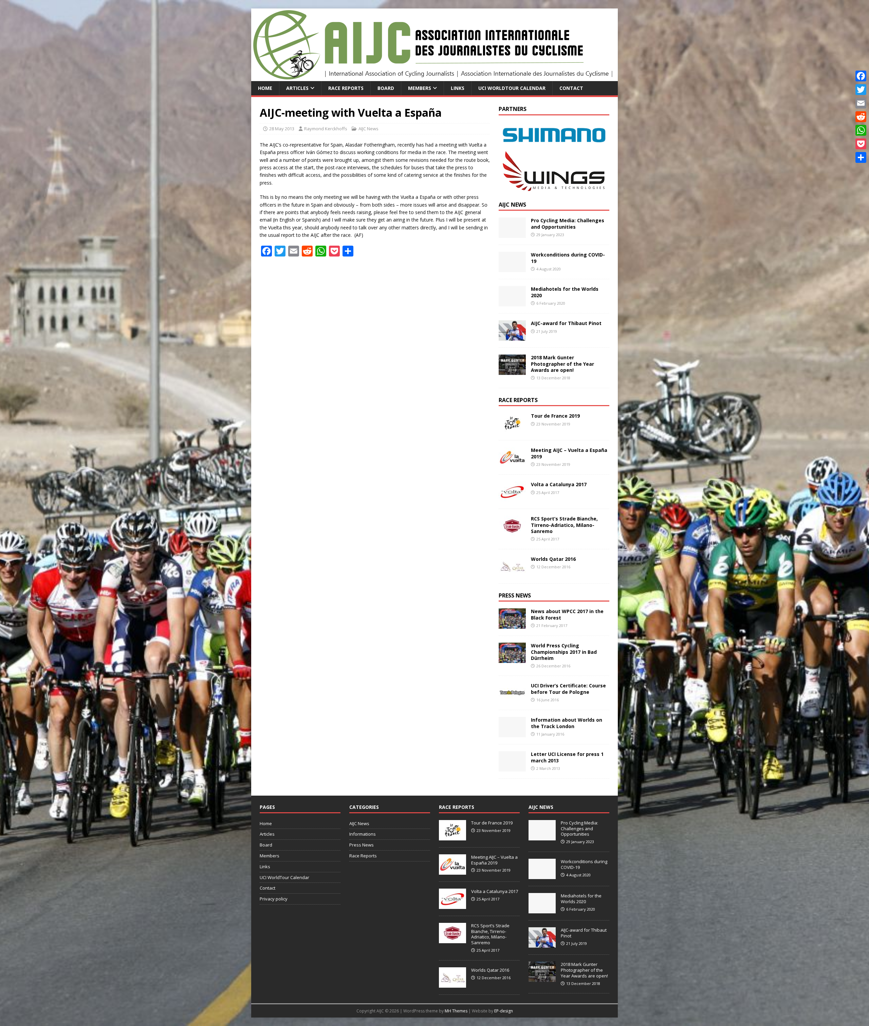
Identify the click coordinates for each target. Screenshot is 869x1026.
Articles (297, 88)
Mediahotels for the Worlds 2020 (564, 292)
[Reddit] (861, 117)
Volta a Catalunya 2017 (559, 484)
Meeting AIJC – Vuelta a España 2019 (569, 453)
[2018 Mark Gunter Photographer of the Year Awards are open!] (512, 371)
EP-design (503, 1011)
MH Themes (456, 1011)
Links (457, 88)
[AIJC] (434, 77)
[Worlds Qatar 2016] (512, 572)
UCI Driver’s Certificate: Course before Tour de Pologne (568, 688)
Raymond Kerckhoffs (325, 129)
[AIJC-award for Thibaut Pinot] (512, 337)
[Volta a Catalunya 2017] (512, 498)
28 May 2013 (281, 129)
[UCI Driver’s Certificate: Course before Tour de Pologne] (512, 699)
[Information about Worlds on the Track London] (512, 733)
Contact (571, 88)
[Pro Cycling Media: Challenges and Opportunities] (512, 234)
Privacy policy (274, 899)
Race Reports (346, 88)
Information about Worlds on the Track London (566, 723)
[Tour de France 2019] (512, 429)
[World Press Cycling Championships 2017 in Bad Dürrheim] (512, 659)
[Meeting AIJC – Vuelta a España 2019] (512, 463)
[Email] (861, 103)
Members (419, 88)
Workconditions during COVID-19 (568, 257)
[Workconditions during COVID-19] (512, 268)
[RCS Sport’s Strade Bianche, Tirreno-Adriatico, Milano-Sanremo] (512, 532)
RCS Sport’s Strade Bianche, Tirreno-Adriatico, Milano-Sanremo (564, 524)
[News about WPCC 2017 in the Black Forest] (512, 625)
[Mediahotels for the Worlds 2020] (512, 302)
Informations (362, 834)
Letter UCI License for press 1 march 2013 (567, 757)
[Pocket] (861, 144)
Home (265, 88)
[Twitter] (861, 89)
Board (385, 88)
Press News (515, 595)
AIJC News (368, 129)
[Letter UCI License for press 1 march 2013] (512, 767)
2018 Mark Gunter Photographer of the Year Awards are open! (562, 363)
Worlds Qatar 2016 (553, 559)
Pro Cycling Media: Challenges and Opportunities (567, 223)
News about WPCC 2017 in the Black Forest (567, 614)
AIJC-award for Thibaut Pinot (566, 323)
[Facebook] (861, 76)
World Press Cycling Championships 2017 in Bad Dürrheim (564, 651)
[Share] (861, 157)
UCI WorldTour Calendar (512, 88)
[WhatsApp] (861, 130)
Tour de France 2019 (555, 416)
